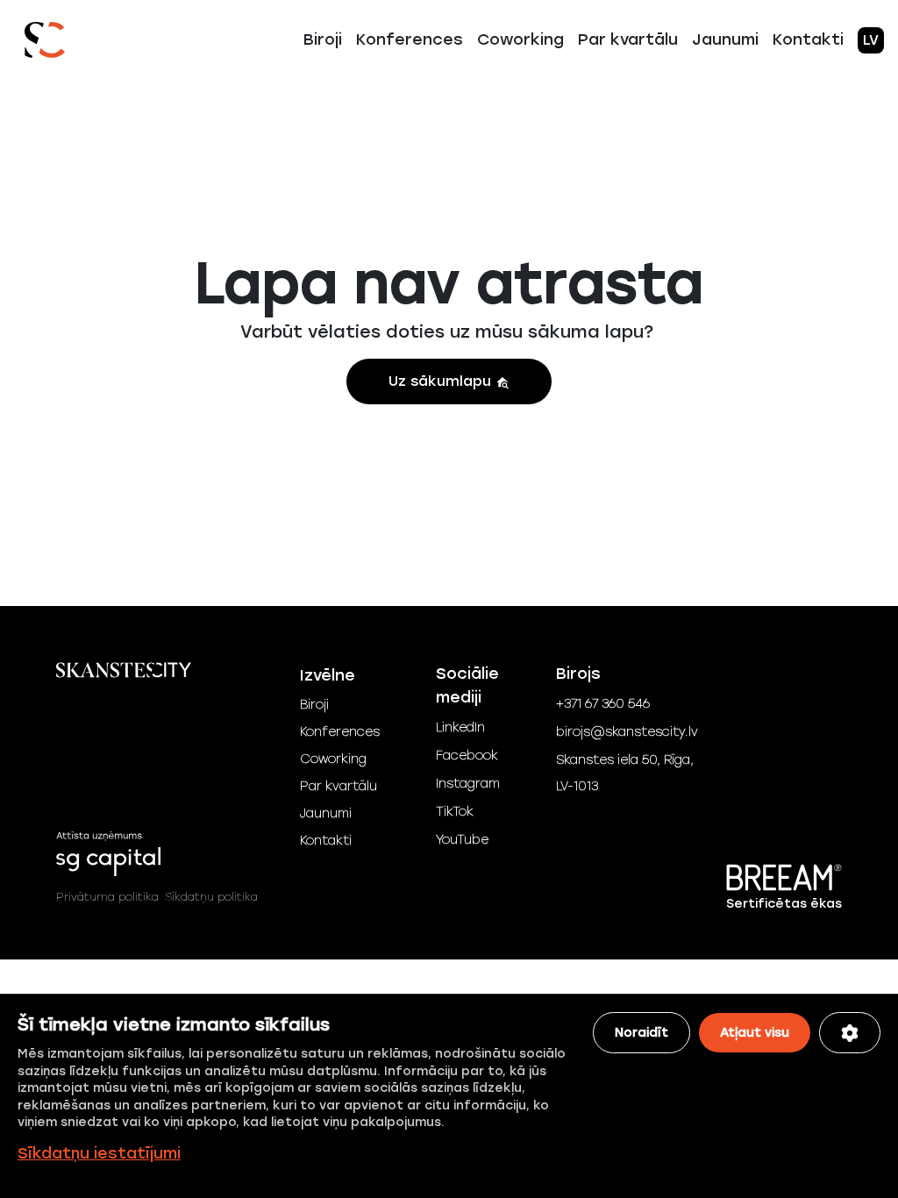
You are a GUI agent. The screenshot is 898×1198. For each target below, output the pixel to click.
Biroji (322, 39)
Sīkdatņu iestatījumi (99, 1153)
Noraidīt (641, 1032)
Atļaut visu (754, 1032)
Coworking (520, 39)
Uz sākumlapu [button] (441, 381)
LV (871, 40)
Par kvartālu (628, 39)
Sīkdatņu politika (212, 896)
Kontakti (808, 39)
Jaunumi (725, 39)
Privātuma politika (107, 896)
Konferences (409, 39)
